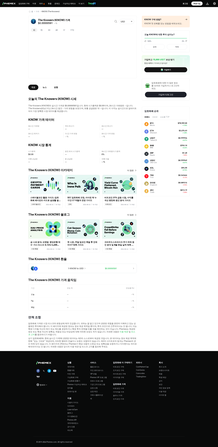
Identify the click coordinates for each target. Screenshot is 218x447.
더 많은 (130, 170)
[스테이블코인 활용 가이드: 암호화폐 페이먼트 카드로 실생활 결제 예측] (45, 184)
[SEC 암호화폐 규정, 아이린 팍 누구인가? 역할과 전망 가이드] (82, 184)
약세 (177, 47)
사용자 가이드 (72, 402)
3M (57, 30)
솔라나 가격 (117, 395)
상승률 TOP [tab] (164, 117)
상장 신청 (94, 388)
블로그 (70, 413)
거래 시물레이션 (96, 395)
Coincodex (140, 373)
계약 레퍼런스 (72, 423)
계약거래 (70, 367)
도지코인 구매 (118, 370)
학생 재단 (162, 377)
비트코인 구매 (118, 367)
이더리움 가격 (118, 392)
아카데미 (70, 406)
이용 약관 (124, 331)
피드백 (70, 430)
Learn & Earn (72, 409)
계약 (41, 3)
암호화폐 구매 (24, 3)
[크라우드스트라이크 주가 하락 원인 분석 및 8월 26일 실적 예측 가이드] (119, 229)
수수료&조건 (72, 416)
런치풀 (70, 388)
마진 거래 (71, 374)
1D (34, 30)
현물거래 (70, 370)
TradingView (141, 376)
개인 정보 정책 (164, 388)
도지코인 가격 (118, 399)
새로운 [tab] (155, 117)
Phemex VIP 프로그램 (98, 377)
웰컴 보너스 (94, 367)
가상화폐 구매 (72, 377)
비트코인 (108, 204)
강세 (154, 47)
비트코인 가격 (118, 388)
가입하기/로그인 (165, 94)
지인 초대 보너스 (96, 370)
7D (41, 30)
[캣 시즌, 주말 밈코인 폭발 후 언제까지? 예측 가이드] (82, 229)
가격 (37, 11)
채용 (160, 374)
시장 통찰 (34, 249)
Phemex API (72, 420)
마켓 (34, 3)
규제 (69, 204)
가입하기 (167, 69)
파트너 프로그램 (96, 381)
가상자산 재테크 (69, 3)
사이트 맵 (162, 395)
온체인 (57, 3)
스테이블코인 (35, 204)
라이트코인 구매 (119, 374)
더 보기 (81, 3)
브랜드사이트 (164, 370)
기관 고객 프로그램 (97, 384)
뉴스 (45, 87)
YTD (72, 30)
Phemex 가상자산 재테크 (77, 384)
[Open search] (115, 21)
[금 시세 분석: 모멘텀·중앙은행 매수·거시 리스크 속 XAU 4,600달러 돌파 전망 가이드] (45, 229)
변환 (56, 87)
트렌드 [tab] (147, 117)
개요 (33, 87)
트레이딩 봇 (72, 391)
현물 (49, 3)
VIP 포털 (93, 374)
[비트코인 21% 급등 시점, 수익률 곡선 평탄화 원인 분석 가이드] (119, 184)
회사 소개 (162, 367)
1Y (64, 30)
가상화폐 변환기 (73, 381)
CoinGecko (140, 370)
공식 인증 (71, 426)
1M (49, 30)
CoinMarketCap (142, 367)
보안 (160, 384)
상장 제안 (94, 391)
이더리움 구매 (118, 377)
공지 (160, 381)
